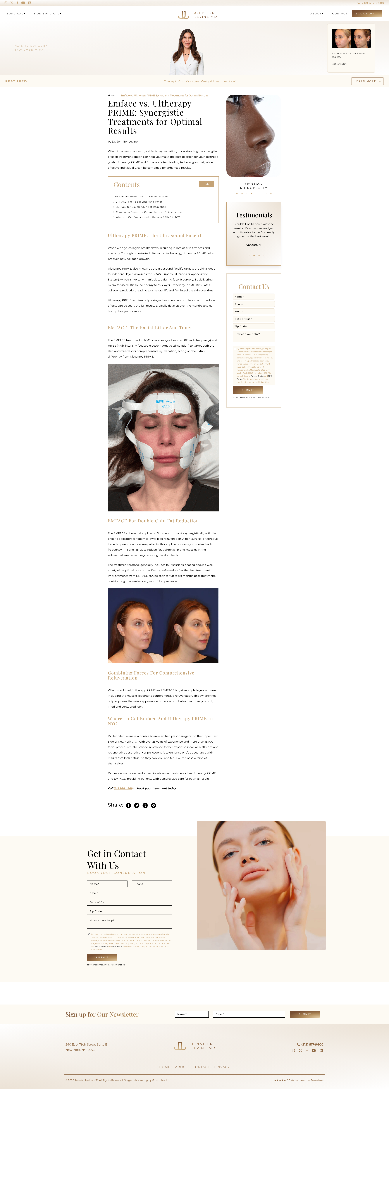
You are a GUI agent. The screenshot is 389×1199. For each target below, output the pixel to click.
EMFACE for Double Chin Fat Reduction (139, 206)
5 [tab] (256, 193)
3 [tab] (246, 193)
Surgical (15, 13)
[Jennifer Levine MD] (185, 13)
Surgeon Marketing (136, 1080)
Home (111, 95)
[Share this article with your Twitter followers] (137, 805)
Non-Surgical (47, 13)
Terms (267, 397)
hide (206, 184)
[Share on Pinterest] (153, 805)
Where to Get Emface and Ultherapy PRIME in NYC (147, 217)
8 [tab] (271, 193)
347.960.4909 (123, 788)
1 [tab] (237, 193)
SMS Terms (117, 946)
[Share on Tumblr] (145, 805)
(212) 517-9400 (372, 3)
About (316, 13)
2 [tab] (242, 193)
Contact (340, 13)
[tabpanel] (224, 140)
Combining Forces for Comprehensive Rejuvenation (147, 212)
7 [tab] (266, 193)
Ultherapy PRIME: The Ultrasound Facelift (141, 196)
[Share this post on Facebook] (128, 805)
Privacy (259, 397)
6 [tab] (261, 193)
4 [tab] (251, 193)
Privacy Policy (257, 376)
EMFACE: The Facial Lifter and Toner (137, 201)
